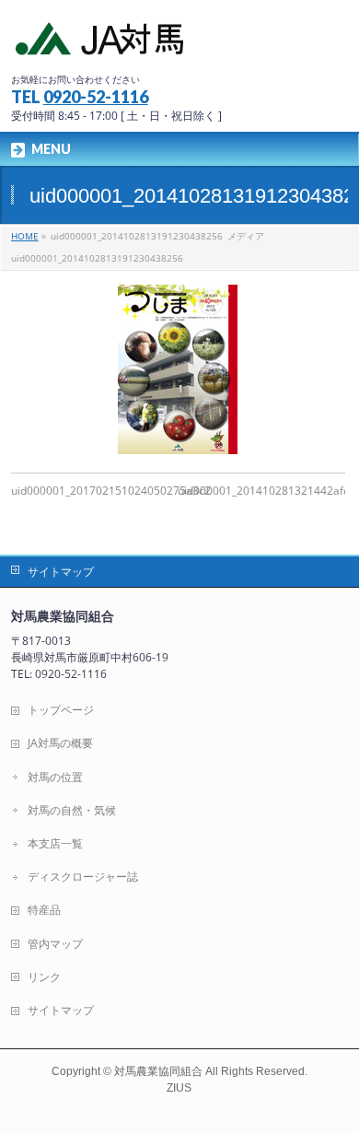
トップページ (61, 710)
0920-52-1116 (95, 97)
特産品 (44, 910)
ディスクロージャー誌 (83, 876)
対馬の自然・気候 (72, 810)
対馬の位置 (55, 777)
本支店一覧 (55, 843)
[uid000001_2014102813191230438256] (178, 369)
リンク (44, 977)
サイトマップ (61, 571)
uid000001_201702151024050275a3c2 (111, 490)
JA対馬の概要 (60, 743)
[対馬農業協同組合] (101, 42)
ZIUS (179, 1087)
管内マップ (55, 944)
